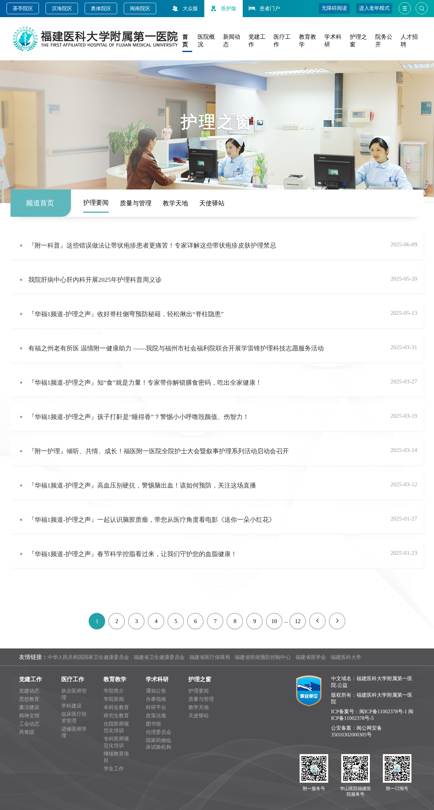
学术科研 (157, 679)
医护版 (228, 8)
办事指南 (156, 699)
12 (298, 621)
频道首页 (40, 203)
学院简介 (114, 691)
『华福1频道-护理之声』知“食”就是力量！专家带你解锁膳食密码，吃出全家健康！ (145, 382)
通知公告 (156, 691)
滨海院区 (62, 8)
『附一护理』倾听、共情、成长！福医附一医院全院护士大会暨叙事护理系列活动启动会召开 (158, 451)
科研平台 (156, 707)
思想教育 (29, 699)
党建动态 (29, 691)
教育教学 (115, 679)
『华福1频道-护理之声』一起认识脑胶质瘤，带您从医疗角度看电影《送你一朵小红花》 (151, 519)
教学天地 (175, 203)
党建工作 (30, 679)
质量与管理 (136, 203)
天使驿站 (212, 203)
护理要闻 (96, 202)
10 (274, 621)
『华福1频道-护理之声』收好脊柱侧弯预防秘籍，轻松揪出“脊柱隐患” (126, 313)
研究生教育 (116, 715)
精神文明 (29, 715)
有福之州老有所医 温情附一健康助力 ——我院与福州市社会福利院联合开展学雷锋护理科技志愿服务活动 (176, 348)
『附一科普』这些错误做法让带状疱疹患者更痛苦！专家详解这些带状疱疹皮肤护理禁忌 (152, 245)
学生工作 (114, 768)
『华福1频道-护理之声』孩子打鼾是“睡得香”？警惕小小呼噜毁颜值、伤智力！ (138, 416)
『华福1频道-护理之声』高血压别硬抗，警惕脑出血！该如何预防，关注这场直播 (142, 485)
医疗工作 (72, 679)
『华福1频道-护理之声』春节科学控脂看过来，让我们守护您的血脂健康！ (132, 553)
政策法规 (156, 715)
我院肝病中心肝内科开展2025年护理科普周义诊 (95, 279)
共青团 (26, 732)
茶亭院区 (23, 8)
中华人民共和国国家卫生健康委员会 (88, 657)
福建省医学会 (310, 657)
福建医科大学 (346, 657)
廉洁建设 (29, 707)
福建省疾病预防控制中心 (263, 657)
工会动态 (29, 724)
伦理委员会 (158, 732)
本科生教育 (116, 707)
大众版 (190, 8)
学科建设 (71, 705)
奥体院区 (101, 8)
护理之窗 (199, 679)
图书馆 (153, 724)
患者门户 (270, 8)
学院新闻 (114, 699)
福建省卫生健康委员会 (159, 657)
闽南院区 (140, 8)
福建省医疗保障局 (209, 657)
